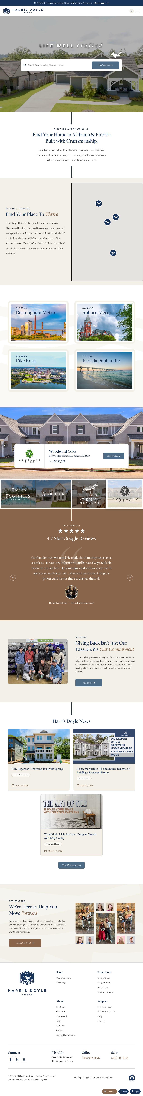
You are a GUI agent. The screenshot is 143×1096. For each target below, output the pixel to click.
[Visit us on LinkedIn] (17, 1059)
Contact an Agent (23, 942)
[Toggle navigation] (137, 11)
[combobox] (71, 65)
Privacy (96, 1077)
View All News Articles (71, 865)
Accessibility (107, 1077)
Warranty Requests (106, 1011)
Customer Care (104, 1006)
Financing (60, 982)
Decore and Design (53, 844)
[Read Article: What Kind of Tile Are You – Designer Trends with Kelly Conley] (71, 811)
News (58, 1020)
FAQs (99, 1016)
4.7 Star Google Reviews (71, 538)
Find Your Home (63, 977)
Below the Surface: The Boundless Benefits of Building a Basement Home (103, 770)
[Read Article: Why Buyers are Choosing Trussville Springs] (39, 746)
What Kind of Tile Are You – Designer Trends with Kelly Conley (70, 836)
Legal (87, 1077)
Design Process (104, 982)
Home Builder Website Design (20, 1079)
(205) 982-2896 (91, 1058)
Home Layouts (84, 778)
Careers (59, 1030)
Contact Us (111, 1091)
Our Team (60, 1011)
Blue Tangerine (41, 1079)
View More (87, 682)
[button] (98, 203)
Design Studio (103, 977)
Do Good (60, 1025)
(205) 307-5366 (119, 1058)
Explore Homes (113, 455)
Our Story (60, 1006)
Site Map (78, 1077)
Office (136, 1091)
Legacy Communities (65, 1034)
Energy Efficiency (105, 991)
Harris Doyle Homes (21, 775)
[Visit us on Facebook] (10, 1059)
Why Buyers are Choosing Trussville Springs (37, 769)
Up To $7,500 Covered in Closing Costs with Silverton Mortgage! (69, 2)
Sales (125, 1091)
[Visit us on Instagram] (24, 1059)
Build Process (103, 987)
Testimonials (62, 1016)
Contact (101, 1020)
